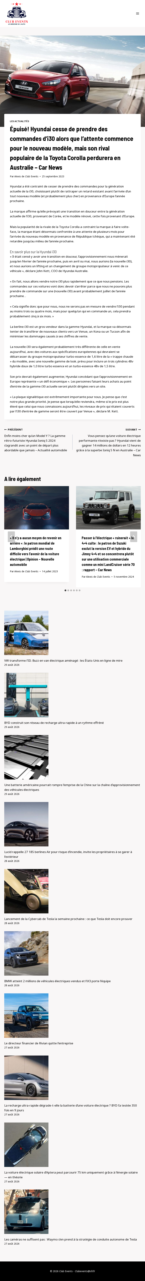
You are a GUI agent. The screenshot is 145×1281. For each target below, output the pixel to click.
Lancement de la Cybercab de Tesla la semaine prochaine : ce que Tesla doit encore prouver (68, 919)
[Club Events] (16, 13)
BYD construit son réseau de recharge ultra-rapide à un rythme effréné (54, 723)
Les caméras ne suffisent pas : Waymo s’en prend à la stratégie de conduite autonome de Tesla (70, 1239)
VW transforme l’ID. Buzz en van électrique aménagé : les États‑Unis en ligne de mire (63, 660)
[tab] (65, 590)
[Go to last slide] (11, 536)
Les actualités (19, 121)
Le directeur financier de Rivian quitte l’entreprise (38, 1043)
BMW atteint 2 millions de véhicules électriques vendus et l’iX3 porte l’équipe (57, 981)
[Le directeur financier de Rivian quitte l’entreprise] (72, 1015)
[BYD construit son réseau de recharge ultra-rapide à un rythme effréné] (72, 695)
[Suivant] (133, 536)
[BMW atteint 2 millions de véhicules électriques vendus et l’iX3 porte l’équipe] (72, 953)
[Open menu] (137, 13)
